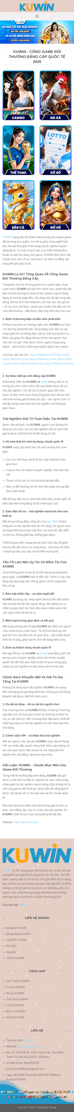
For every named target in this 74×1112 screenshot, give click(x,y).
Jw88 (44, 381)
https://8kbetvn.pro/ (15, 359)
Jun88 (65, 354)
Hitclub (24, 904)
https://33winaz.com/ (42, 359)
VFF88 (55, 354)
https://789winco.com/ (59, 363)
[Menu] (37, 16)
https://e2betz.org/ (31, 363)
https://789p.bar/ (39, 354)
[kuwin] (37, 6)
